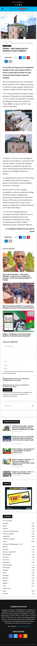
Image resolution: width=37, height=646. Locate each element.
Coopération (6, 536)
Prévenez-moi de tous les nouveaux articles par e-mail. (16, 386)
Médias (5, 572)
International (6, 562)
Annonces (5, 528)
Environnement (7, 554)
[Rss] (25, 636)
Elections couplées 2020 (9, 552)
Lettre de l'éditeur (7, 565)
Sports (4, 591)
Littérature (5, 570)
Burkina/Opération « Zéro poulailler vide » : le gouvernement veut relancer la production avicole (23, 450)
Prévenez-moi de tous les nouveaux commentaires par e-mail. (16, 379)
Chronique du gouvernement (10, 531)
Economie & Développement (10, 544)
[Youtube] (20, 636)
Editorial (5, 546)
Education (5, 549)
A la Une (5, 45)
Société (9, 45)
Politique (5, 580)
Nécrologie (6, 575)
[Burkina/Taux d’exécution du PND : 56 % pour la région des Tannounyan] (7, 474)
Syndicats (5, 593)
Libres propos (6, 567)
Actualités (5, 523)
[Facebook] (11, 636)
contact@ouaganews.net (22, 626)
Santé (4, 585)
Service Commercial (17, 2)
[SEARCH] (32, 406)
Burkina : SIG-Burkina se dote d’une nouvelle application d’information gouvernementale (17, 335)
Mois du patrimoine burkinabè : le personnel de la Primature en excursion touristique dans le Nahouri (18, 307)
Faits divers (6, 557)
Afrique (5, 526)
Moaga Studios (32, 644)
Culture (5, 541)
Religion (5, 583)
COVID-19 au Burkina (9, 539)
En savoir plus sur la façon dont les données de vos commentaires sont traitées (17, 394)
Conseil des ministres (8, 533)
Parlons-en (5, 578)
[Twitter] (16, 636)
